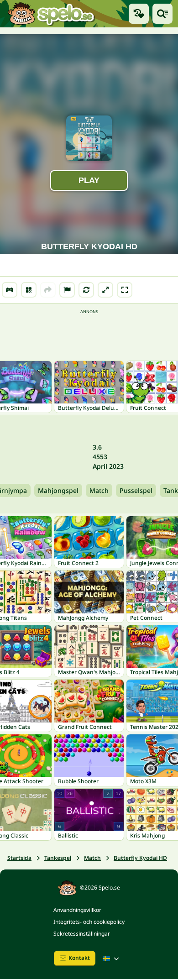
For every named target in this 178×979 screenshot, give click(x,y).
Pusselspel (136, 490)
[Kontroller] (9, 290)
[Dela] (48, 290)
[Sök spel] (162, 14)
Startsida (19, 858)
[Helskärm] (124, 290)
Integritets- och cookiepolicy (89, 922)
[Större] (105, 290)
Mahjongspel (58, 490)
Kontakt (79, 958)
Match (99, 490)
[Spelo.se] (50, 13)
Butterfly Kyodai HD (140, 858)
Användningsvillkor (77, 910)
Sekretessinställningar (81, 933)
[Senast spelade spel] (139, 14)
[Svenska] (112, 958)
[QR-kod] (29, 290)
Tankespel (57, 858)
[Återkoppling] (67, 290)
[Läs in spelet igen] (86, 290)
